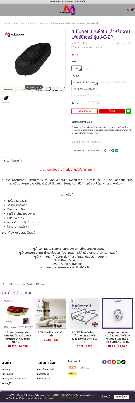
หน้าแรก (7, 23)
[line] (119, 362)
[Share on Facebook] (112, 150)
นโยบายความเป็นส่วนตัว (30, 398)
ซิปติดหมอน (40, 284)
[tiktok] (123, 362)
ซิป (4, 284)
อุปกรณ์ (31, 23)
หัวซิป (11, 284)
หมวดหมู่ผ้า (6, 369)
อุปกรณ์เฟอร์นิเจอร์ (24, 284)
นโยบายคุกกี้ (48, 398)
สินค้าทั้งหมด (19, 23)
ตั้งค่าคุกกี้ (105, 397)
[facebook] (104, 362)
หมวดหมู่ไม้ (6, 383)
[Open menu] (4, 10)
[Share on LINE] (116, 150)
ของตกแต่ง (43, 23)
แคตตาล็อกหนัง (43, 378)
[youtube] (114, 362)
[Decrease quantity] (89, 103)
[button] (128, 10)
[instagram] (109, 362)
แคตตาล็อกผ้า (43, 374)
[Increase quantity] (98, 103)
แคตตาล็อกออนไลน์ (45, 369)
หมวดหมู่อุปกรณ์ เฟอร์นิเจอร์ (14, 378)
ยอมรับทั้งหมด (121, 397)
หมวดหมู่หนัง (7, 374)
